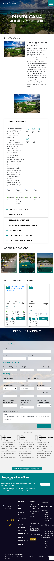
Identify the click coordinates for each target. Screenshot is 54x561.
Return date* (24, 385)
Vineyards (22, 518)
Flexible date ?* (41, 385)
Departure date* (8, 385)
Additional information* (10, 412)
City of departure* (34, 378)
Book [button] (20, 318)
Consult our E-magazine (9, 3)
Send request (44, 426)
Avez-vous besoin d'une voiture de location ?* (25, 402)
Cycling (21, 512)
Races (32, 513)
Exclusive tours (34, 511)
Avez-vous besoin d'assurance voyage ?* (43, 401)
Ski (19, 505)
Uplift (32, 517)
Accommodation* (25, 393)
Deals (20, 537)
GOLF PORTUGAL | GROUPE (33, 304)
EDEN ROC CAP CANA (26, 263)
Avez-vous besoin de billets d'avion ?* (9, 401)
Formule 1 (33, 501)
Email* (5, 356)
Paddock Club (34, 508)
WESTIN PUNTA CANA (44, 263)
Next (27, 276)
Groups (21, 501)
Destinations (22, 515)
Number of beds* (42, 393)
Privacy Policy (32, 556)
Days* (5, 393)
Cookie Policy (40, 556)
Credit (47, 556)
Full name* (6, 348)
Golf (20, 508)
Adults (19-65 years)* (26, 367)
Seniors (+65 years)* (42, 367)
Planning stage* (8, 378)
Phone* (30, 356)
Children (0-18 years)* (10, 367)
